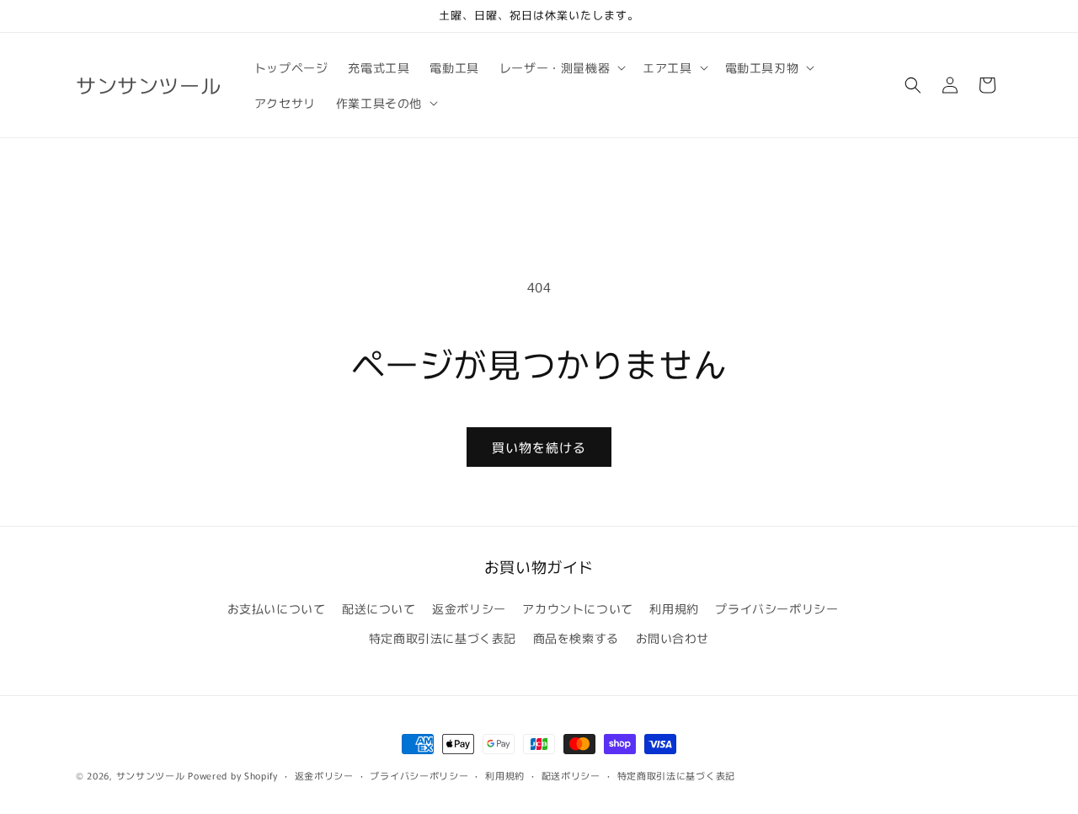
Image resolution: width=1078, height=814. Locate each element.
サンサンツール (150, 775)
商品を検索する (576, 637)
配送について (379, 608)
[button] (560, 67)
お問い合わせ (673, 637)
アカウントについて (577, 608)
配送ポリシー (571, 775)
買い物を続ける (539, 447)
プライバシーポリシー (776, 608)
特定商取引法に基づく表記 (442, 637)
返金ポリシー (469, 608)
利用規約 (673, 608)
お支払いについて (276, 608)
